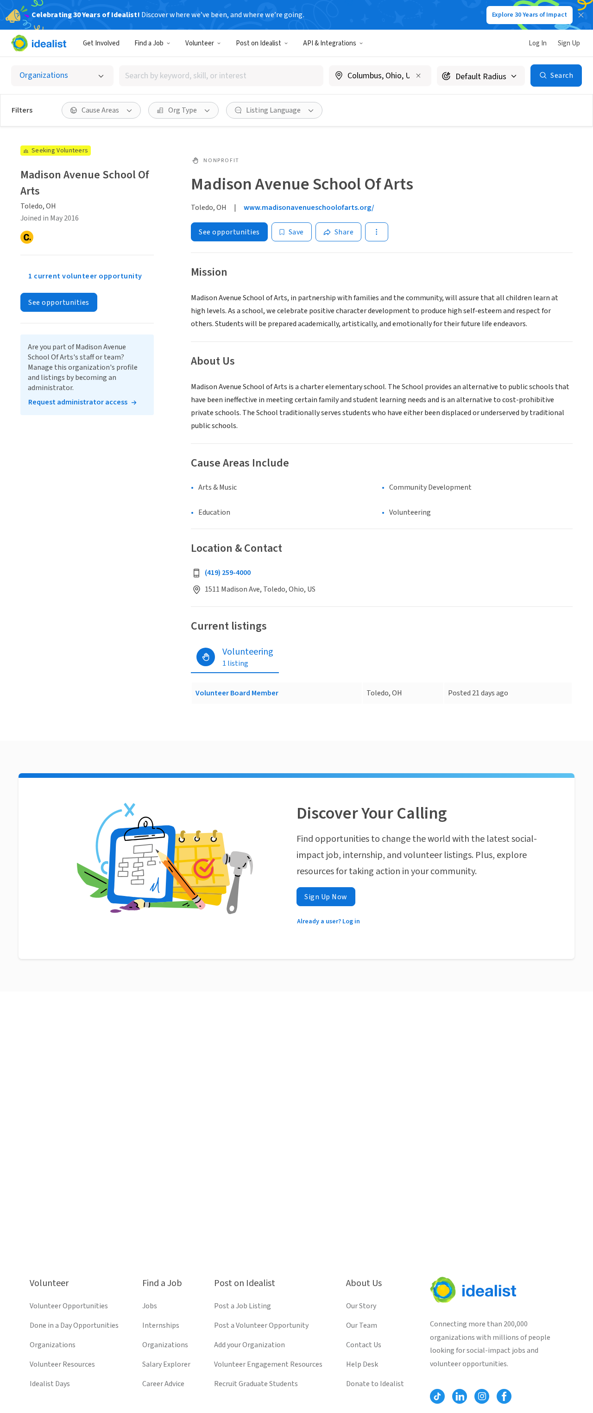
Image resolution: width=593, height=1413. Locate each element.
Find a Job (149, 43)
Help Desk (362, 1364)
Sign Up (569, 43)
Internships (160, 1325)
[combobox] (221, 76)
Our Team (361, 1325)
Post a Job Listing (242, 1306)
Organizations (53, 1345)
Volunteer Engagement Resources (268, 1364)
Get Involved (101, 43)
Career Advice (163, 1384)
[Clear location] (418, 75)
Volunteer (199, 43)
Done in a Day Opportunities (74, 1325)
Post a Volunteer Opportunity (261, 1325)
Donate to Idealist (375, 1384)
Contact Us (363, 1345)
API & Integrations (329, 43)
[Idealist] (38, 43)
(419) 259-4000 (228, 573)
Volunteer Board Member (237, 693)
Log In (538, 43)
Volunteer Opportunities (69, 1306)
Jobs (149, 1306)
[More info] (380, 76)
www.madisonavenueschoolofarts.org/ (309, 207)
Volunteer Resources (62, 1364)
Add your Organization (249, 1345)
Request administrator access (77, 402)
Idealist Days (50, 1384)
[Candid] (26, 237)
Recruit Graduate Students (256, 1384)
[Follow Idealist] (437, 1396)
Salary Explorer (166, 1364)
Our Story (361, 1306)
